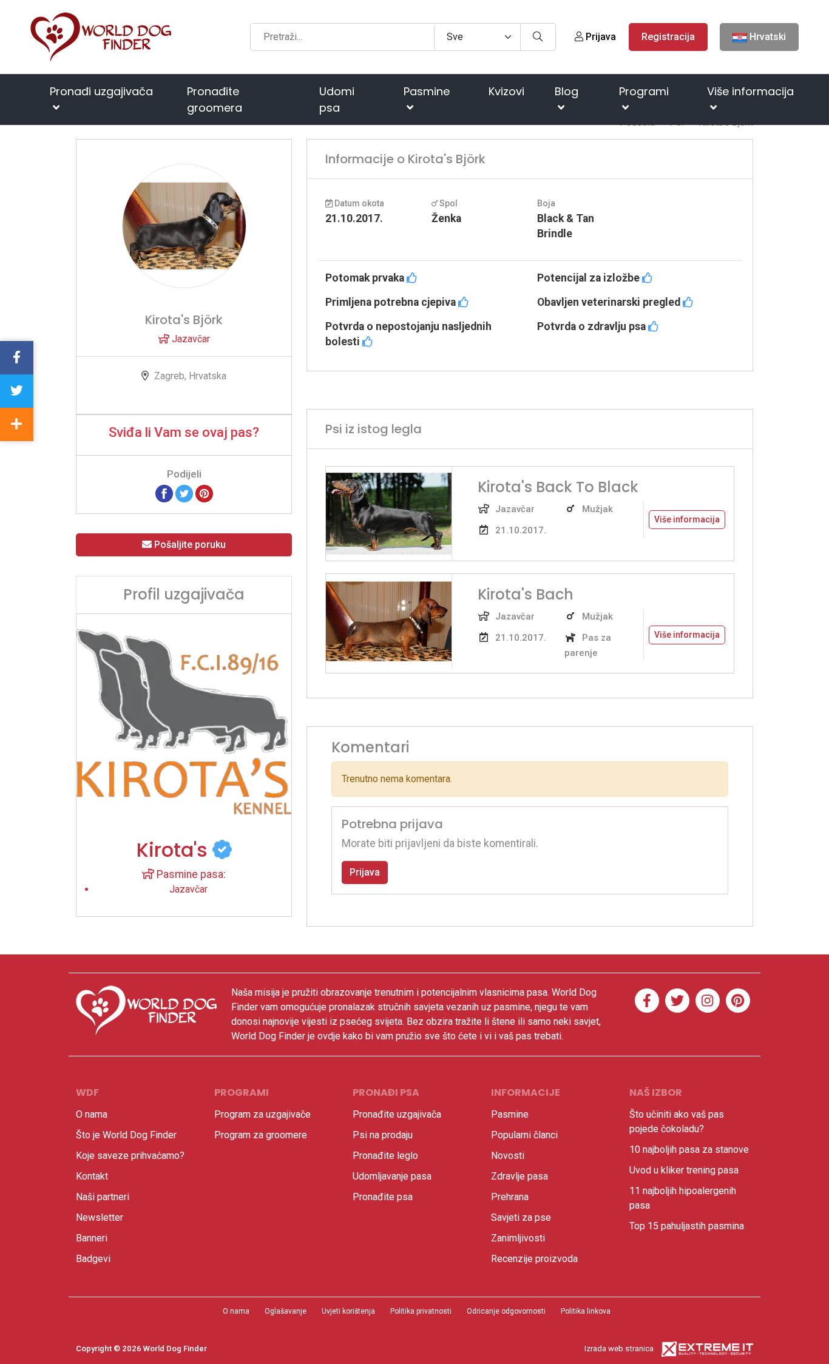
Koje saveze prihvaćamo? (130, 1155)
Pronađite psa (383, 1197)
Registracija (668, 36)
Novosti (507, 1155)
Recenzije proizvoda (534, 1258)
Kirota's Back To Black (558, 487)
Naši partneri (102, 1197)
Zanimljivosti (518, 1238)
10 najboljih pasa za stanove (689, 1149)
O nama (91, 1114)
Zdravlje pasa (519, 1176)
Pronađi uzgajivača (101, 91)
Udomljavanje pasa (392, 1176)
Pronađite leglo (385, 1155)
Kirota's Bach (526, 594)
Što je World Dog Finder (126, 1135)
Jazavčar (189, 339)
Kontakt (92, 1176)
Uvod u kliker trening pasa (684, 1170)
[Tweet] (184, 493)
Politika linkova (586, 1311)
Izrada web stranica (619, 1348)
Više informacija (750, 91)
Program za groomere (260, 1135)
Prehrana (510, 1197)
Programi (644, 91)
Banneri (91, 1238)
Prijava (599, 36)
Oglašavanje (285, 1311)
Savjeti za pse (521, 1217)
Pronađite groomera (214, 99)
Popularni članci (524, 1135)
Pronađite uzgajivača (397, 1114)
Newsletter (99, 1217)
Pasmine (427, 91)
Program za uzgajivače (262, 1114)
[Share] (16, 424)
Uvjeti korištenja (348, 1311)
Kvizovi (506, 91)
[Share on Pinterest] (204, 493)
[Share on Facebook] (164, 493)
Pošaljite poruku (189, 544)
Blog (566, 91)
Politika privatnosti (421, 1311)
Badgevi (93, 1258)
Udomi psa (336, 99)
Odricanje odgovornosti (506, 1311)
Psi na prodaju (383, 1135)
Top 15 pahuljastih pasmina (686, 1226)
